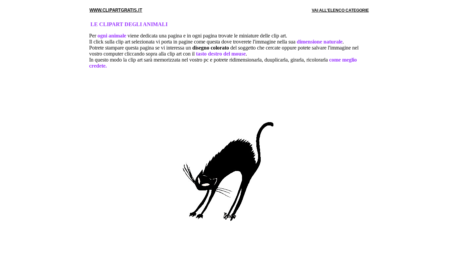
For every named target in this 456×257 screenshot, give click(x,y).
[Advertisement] (228, 96)
